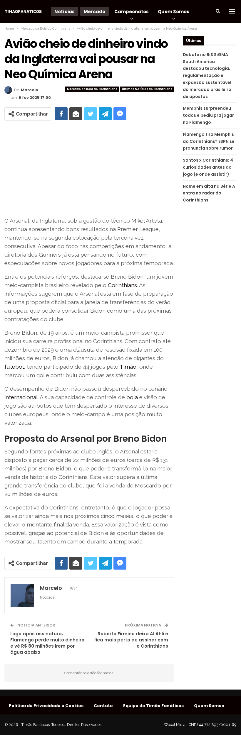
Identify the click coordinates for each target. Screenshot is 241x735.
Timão (128, 366)
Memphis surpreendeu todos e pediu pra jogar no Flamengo (208, 115)
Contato (103, 706)
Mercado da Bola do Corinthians (92, 89)
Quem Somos (173, 12)
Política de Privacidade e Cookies (46, 706)
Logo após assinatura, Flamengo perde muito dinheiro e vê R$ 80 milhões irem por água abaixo (47, 643)
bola (132, 397)
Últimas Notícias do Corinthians (147, 89)
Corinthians (122, 285)
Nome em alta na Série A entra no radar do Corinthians (209, 193)
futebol (14, 366)
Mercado (94, 12)
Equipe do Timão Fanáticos (153, 706)
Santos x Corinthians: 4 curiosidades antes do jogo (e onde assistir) (208, 167)
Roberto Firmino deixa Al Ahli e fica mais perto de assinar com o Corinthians (131, 640)
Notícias (64, 12)
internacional (21, 397)
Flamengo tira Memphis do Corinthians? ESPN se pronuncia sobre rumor (209, 141)
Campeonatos (131, 12)
